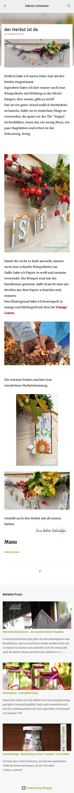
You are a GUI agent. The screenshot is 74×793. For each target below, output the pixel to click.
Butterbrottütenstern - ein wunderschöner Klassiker (33, 631)
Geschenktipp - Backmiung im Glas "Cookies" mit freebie (36, 754)
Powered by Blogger (39, 788)
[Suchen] (69, 5)
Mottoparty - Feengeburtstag (20, 693)
